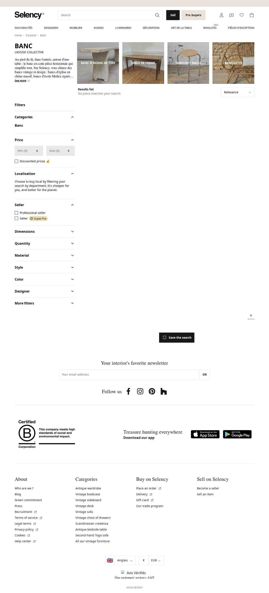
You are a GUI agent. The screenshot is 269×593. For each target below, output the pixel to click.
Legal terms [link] (25, 523)
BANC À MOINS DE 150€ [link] (98, 63)
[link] (29, 15)
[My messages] (231, 15)
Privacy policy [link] (27, 529)
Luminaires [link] (123, 28)
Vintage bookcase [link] (87, 494)
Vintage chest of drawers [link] (93, 518)
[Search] (158, 15)
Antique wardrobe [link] (88, 488)
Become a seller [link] (208, 488)
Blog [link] (18, 494)
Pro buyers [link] (193, 15)
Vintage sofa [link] (84, 512)
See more (20, 80)
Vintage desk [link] (84, 506)
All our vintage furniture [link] (92, 541)
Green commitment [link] (28, 500)
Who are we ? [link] (24, 488)
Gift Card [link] (145, 500)
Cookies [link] (22, 535)
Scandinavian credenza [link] (91, 523)
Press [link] (18, 506)
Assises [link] (99, 28)
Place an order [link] (149, 488)
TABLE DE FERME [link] (143, 63)
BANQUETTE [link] (233, 63)
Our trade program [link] (149, 506)
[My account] (221, 15)
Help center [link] (25, 541)
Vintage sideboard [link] (88, 500)
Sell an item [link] (205, 494)
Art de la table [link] (181, 28)
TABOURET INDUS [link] (188, 63)
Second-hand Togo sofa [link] (91, 535)
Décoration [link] (151, 28)
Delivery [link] (144, 494)
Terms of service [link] (29, 518)
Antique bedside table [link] (91, 529)
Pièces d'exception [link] (241, 28)
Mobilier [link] (76, 28)
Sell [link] (172, 15)
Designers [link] (51, 28)
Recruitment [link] (26, 512)
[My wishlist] (241, 15)
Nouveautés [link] (23, 28)
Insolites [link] (209, 27)
